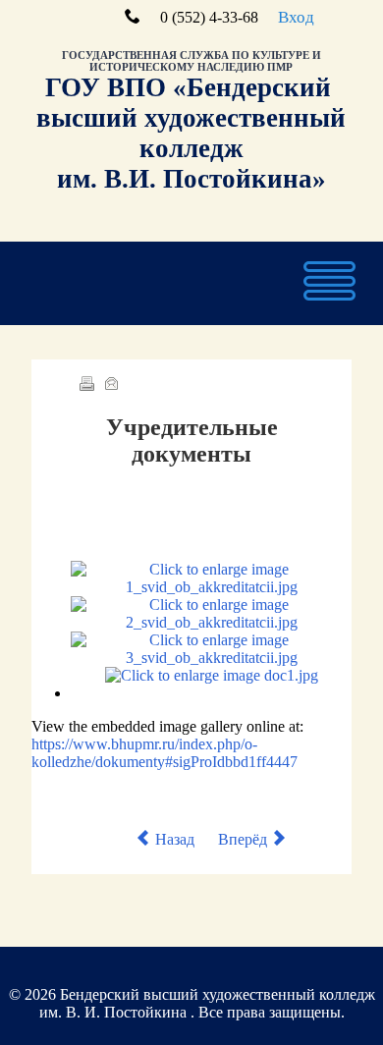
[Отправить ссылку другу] (111, 385)
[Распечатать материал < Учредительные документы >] (86, 385)
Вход (296, 17)
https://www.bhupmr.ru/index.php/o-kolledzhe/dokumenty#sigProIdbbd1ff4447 (164, 753)
